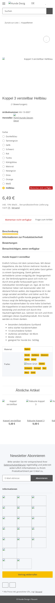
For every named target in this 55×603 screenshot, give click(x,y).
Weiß (8, 183)
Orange (9, 179)
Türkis (9, 157)
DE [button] (32, 3)
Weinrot (10, 166)
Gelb (8, 145)
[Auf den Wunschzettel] (46, 39)
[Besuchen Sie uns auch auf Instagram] (13, 585)
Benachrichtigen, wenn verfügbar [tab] (20, 248)
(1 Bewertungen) (19, 104)
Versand (16, 207)
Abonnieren (42, 478)
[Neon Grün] (30, 363)
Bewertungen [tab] (9, 243)
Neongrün (11, 170)
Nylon (27, 349)
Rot (7, 153)
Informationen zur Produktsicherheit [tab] (22, 237)
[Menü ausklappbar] (3, 2)
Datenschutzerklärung (15, 464)
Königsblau (11, 162)
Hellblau (29, 187)
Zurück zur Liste (11, 22)
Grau (8, 175)
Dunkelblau (11, 136)
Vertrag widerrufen (27, 574)
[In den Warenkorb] (4, 32)
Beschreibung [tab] (10, 231)
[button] (41, 3)
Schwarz (10, 149)
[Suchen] (49, 11)
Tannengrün (12, 140)
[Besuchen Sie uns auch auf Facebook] (5, 585)
